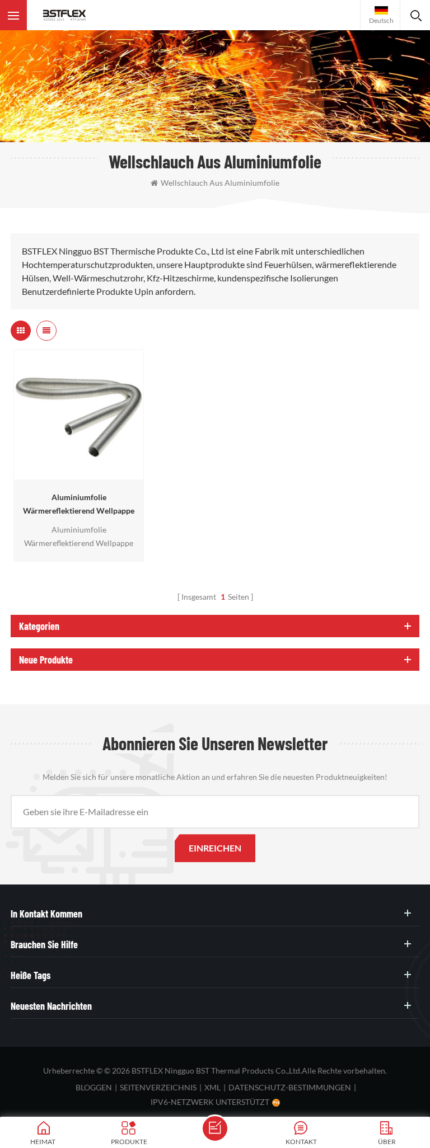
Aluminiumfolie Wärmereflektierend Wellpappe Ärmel (78, 504)
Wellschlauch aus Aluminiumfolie (220, 182)
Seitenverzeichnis (158, 1087)
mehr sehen (75, 474)
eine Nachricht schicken (215, 1128)
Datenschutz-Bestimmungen (289, 1087)
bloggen (94, 1087)
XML (212, 1087)
